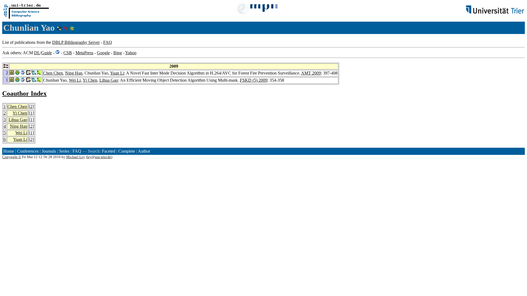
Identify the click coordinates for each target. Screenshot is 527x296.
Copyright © (11, 157)
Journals (49, 151)
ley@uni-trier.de (99, 157)
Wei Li (75, 80)
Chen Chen (53, 73)
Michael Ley (75, 157)
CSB (67, 52)
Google (103, 52)
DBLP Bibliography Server (76, 42)
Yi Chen (90, 80)
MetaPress (84, 52)
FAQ (107, 42)
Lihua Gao (108, 80)
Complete (126, 151)
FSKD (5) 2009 (253, 80)
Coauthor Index (24, 93)
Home (8, 151)
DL (37, 52)
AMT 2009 (311, 73)
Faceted (108, 151)
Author (144, 151)
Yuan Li (117, 73)
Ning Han (73, 73)
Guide (46, 52)
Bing (117, 52)
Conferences (28, 151)
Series (64, 151)
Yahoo (130, 52)
